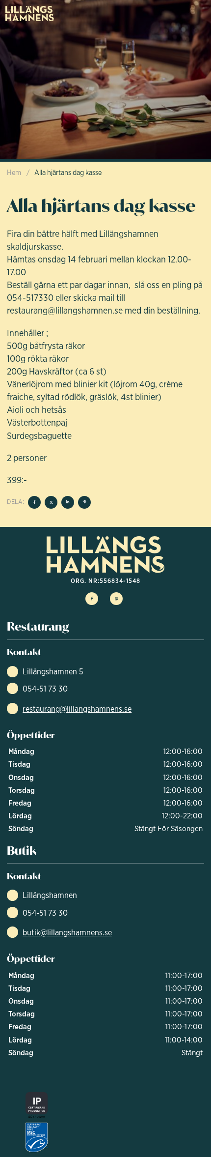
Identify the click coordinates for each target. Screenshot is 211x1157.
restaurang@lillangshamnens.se (77, 708)
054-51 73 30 (45, 688)
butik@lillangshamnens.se (67, 932)
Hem (14, 172)
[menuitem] (30, 13)
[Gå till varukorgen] (172, 13)
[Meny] (196, 13)
